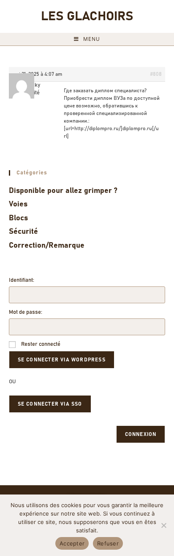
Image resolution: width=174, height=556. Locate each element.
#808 (156, 74)
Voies (18, 204)
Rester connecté (40, 344)
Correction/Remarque (46, 245)
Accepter (72, 543)
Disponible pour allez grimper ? (63, 191)
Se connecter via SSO (50, 403)
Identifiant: (21, 280)
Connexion (141, 434)
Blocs (18, 218)
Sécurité (23, 231)
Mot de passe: (25, 312)
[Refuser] (163, 525)
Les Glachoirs (87, 16)
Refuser (108, 543)
